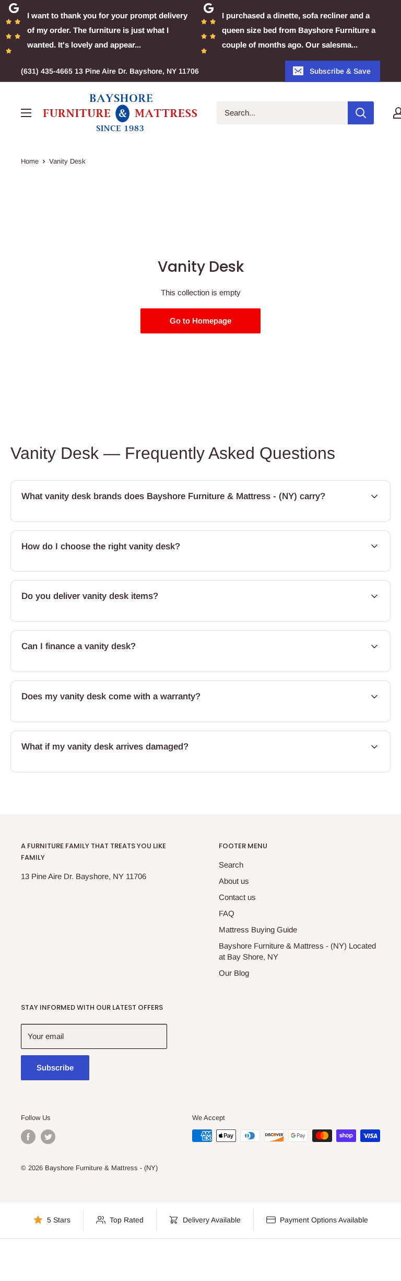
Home (30, 161)
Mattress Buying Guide (258, 929)
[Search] (361, 112)
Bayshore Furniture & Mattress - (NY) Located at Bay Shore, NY (297, 951)
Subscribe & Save (340, 71)
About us (234, 880)
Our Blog (234, 972)
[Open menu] (26, 113)
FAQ (226, 913)
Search (231, 864)
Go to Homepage (200, 320)
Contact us (237, 897)
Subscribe (55, 1067)
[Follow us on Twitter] (48, 1136)
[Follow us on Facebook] (28, 1136)
